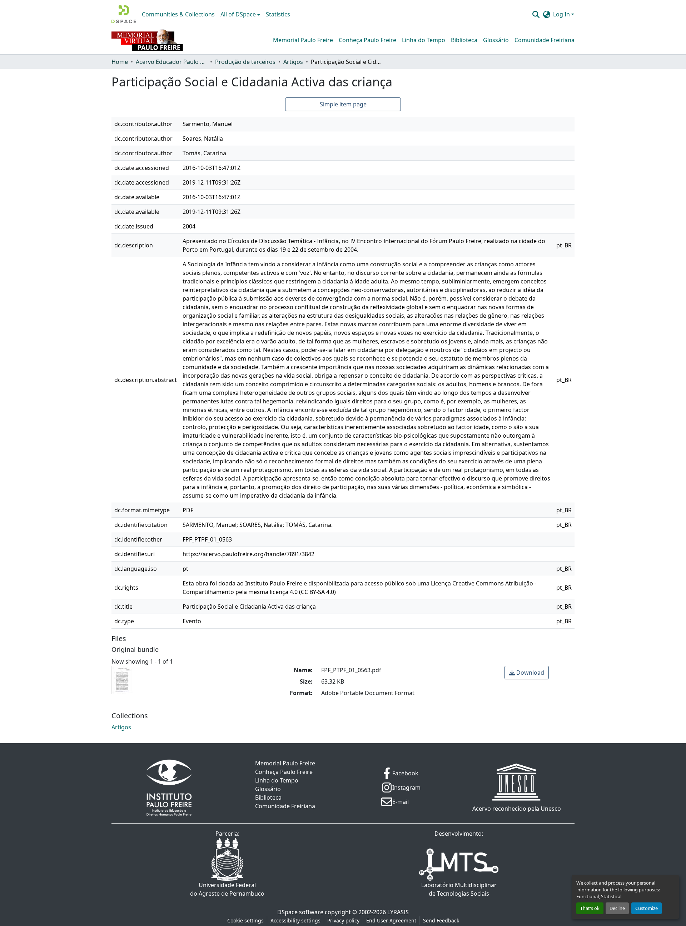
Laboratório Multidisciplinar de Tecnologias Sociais (459, 889)
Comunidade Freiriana (544, 40)
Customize (646, 908)
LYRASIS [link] (398, 912)
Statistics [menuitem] (278, 14)
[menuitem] (240, 14)
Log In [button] (562, 14)
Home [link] (119, 62)
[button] (123, 14)
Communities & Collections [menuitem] (178, 14)
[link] (526, 672)
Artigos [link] (293, 62)
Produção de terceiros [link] (245, 62)
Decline (617, 908)
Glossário (496, 40)
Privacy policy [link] (343, 920)
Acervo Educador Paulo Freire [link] (171, 62)
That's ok (590, 908)
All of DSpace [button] (238, 14)
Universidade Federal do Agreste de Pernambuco (227, 889)
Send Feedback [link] (441, 920)
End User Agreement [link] (391, 920)
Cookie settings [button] (245, 920)
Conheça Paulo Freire (367, 40)
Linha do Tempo (423, 40)
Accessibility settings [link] (295, 920)
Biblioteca (464, 40)
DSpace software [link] (300, 912)
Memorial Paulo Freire (303, 40)
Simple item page (343, 104)
